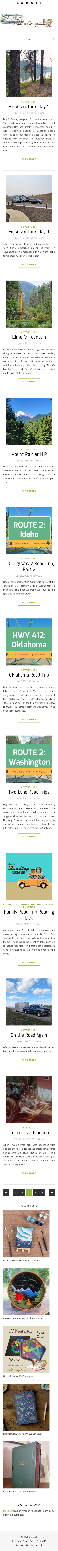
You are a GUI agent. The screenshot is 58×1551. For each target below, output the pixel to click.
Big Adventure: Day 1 (29, 231)
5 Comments (35, 1041)
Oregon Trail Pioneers (29, 1132)
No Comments (37, 112)
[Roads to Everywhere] (29, 20)
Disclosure (8, 1510)
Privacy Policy (29, 1541)
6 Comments (38, 1138)
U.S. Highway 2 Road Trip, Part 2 (29, 566)
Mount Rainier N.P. (29, 454)
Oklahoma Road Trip (29, 675)
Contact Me (42, 1541)
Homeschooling (31, 904)
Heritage (29, 1127)
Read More (29, 159)
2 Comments (36, 343)
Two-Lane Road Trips (29, 792)
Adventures (29, 101)
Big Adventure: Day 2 (29, 106)
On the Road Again (29, 1035)
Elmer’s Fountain (29, 337)
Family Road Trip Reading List (29, 915)
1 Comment (36, 798)
